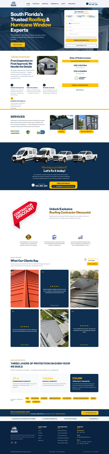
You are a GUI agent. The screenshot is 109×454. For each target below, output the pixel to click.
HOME (28, 3)
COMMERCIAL (55, 3)
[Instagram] (15, 442)
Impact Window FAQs (63, 442)
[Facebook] (12, 442)
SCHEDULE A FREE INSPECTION (80, 85)
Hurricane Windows (62, 435)
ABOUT (63, 3)
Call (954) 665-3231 (90, 413)
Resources (40, 440)
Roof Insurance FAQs (63, 440)
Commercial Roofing (62, 433)
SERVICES (45, 3)
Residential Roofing (62, 430)
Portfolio (40, 433)
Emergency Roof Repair (63, 438)
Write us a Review (93, 263)
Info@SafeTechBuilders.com (83, 437)
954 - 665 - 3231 (81, 432)
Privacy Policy (52, 451)
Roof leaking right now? (20, 412)
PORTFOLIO (36, 3)
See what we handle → (61, 413)
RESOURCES (71, 3)
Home (39, 430)
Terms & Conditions (60, 451)
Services (40, 435)
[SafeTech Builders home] (13, 3)
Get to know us (80, 90)
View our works (17, 44)
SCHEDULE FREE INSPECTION (81, 40)
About (39, 438)
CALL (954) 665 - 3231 (81, 45)
